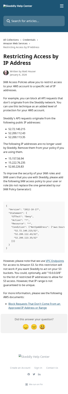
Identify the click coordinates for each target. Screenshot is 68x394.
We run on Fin (36, 384)
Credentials (29, 39)
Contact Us (52, 367)
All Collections (11, 39)
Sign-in (38, 367)
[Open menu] (62, 6)
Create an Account (20, 367)
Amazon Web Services (15, 43)
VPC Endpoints (55, 261)
